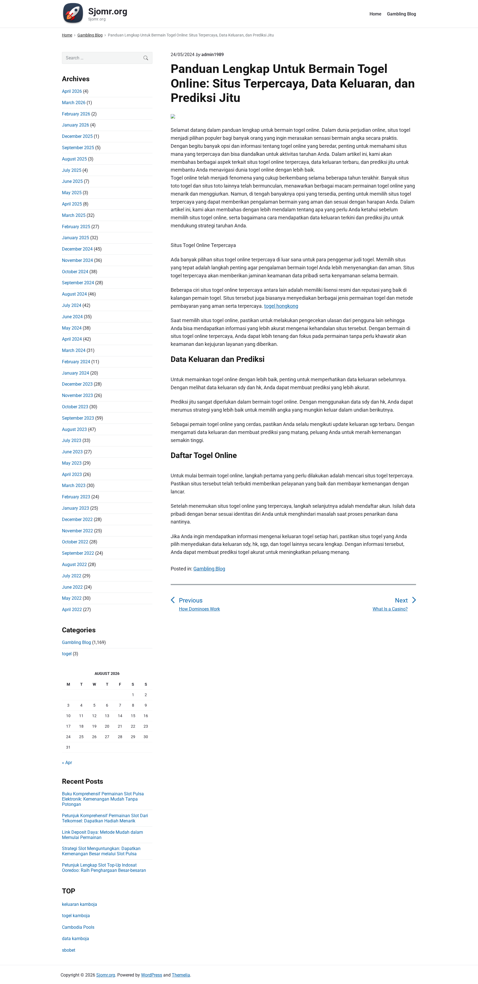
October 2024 (75, 271)
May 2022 (72, 598)
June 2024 (72, 316)
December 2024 (77, 249)
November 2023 (77, 395)
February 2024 (76, 361)
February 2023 (76, 496)
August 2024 (74, 294)
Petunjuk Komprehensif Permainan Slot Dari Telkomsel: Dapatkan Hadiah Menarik (105, 818)
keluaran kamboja (79, 904)
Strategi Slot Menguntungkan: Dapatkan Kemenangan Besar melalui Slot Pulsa (101, 851)
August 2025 (74, 159)
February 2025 (76, 226)
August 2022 (74, 564)
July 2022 (71, 575)
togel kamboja (76, 915)
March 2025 (73, 215)
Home (375, 14)
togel (67, 653)
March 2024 (73, 350)
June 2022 (72, 587)
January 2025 (75, 237)
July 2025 (71, 170)
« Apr (67, 762)
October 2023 (75, 406)
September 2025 (78, 147)
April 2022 (72, 609)
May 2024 (72, 328)
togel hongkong (281, 306)
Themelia (181, 975)
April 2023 (72, 474)
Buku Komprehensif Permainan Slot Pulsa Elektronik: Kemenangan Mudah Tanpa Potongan (103, 799)
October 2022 (75, 541)
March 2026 (73, 102)
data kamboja (75, 938)
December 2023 (77, 384)
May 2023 (72, 463)
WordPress (151, 975)
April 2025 (72, 204)
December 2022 (77, 519)
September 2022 (78, 553)
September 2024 (78, 282)
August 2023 (74, 429)
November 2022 (77, 530)
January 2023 (75, 508)
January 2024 (75, 373)
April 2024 (72, 339)
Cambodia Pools (78, 927)
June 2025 (72, 181)
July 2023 (71, 440)
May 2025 (72, 192)
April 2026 (72, 91)
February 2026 (76, 114)
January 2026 (75, 125)
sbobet (68, 950)
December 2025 (77, 136)
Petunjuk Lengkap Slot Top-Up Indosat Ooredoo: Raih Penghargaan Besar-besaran (104, 867)
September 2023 (78, 418)
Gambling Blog (401, 14)
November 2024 (77, 260)
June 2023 (72, 451)
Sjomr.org (105, 975)
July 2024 (71, 305)
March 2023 (73, 485)
